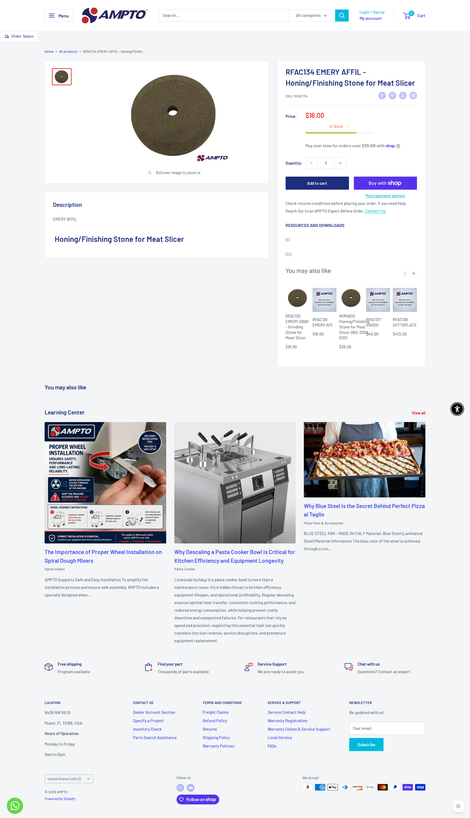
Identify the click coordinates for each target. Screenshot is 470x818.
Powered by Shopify (60, 799)
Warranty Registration (287, 720)
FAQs (272, 745)
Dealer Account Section (154, 712)
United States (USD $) (64, 779)
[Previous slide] (405, 273)
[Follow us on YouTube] (190, 788)
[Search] (342, 15)
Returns (210, 729)
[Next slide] (413, 273)
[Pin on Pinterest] (392, 95)
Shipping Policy (216, 737)
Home (49, 51)
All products (68, 51)
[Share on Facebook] (382, 95)
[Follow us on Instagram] (180, 788)
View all (419, 412)
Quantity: (294, 163)
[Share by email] (413, 95)
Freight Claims (215, 712)
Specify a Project (148, 720)
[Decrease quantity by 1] (311, 163)
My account (371, 18)
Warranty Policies (218, 745)
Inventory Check (147, 729)
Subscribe (366, 744)
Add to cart (317, 183)
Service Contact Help (286, 712)
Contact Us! (375, 210)
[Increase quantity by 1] (340, 163)
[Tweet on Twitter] (403, 95)
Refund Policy (215, 720)
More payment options (385, 195)
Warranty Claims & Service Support (299, 729)
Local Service (280, 737)
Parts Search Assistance (155, 737)
